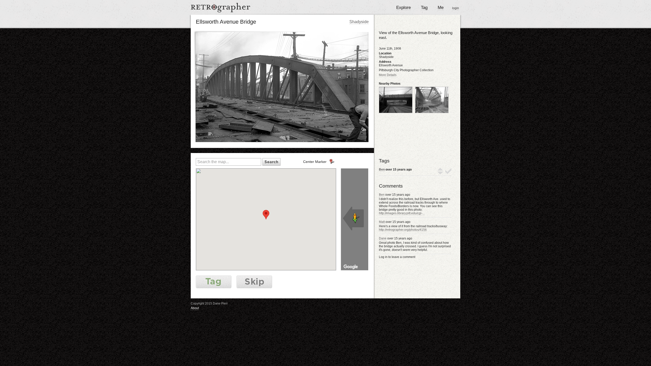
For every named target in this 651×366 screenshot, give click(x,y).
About (195, 308)
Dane (383, 238)
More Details (387, 75)
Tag (424, 7)
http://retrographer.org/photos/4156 (403, 230)
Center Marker (315, 162)
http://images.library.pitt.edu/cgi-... (402, 213)
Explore (403, 7)
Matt (382, 222)
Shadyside (359, 22)
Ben (382, 169)
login (455, 8)
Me (440, 7)
